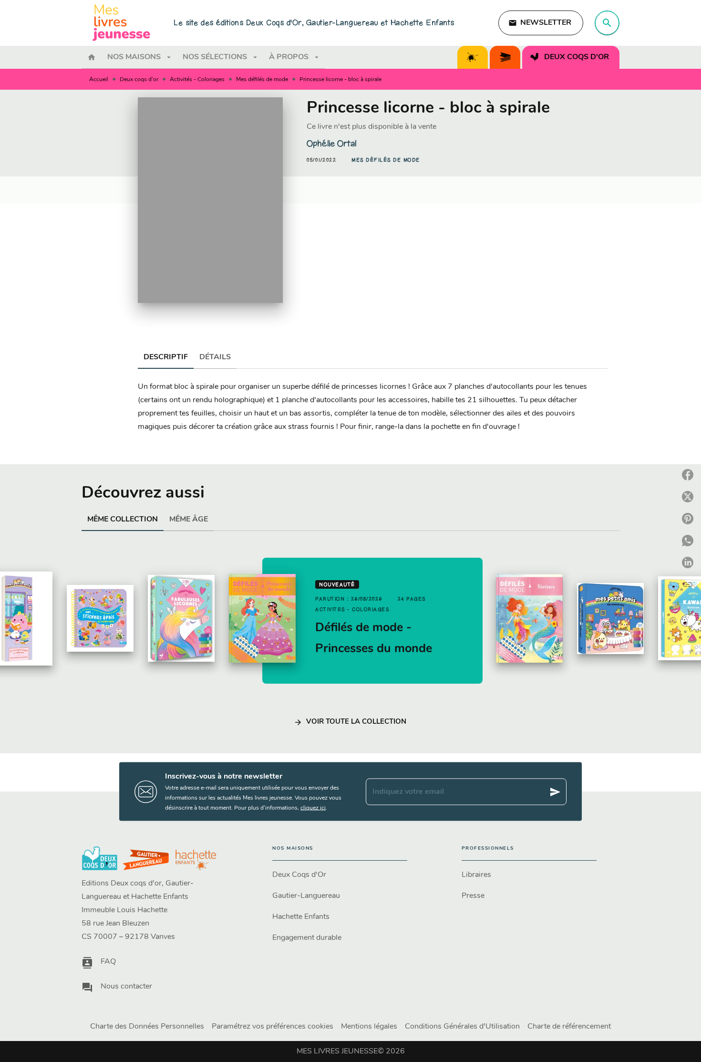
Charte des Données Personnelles (147, 1027)
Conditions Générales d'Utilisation (462, 1027)
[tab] (92, 57)
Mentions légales (369, 1027)
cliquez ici (313, 808)
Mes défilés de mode (262, 80)
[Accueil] (122, 22)
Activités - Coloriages (197, 80)
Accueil (98, 80)
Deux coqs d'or (139, 80)
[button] (540, 22)
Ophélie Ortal (331, 143)
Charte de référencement (569, 1027)
